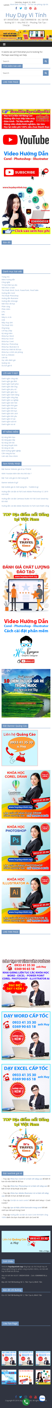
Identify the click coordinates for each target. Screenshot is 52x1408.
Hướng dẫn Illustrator (10, 298)
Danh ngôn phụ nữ (9, 389)
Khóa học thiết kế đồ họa (11, 349)
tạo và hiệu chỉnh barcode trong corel (25, 1207)
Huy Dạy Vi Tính (26, 15)
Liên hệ (4, 357)
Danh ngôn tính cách (10, 413)
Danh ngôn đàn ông (9, 386)
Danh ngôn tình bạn (9, 411)
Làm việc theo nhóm (10, 456)
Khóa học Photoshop (10, 344)
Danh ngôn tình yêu (9, 416)
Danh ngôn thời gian (10, 405)
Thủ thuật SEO (7, 325)
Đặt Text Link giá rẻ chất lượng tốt (15, 478)
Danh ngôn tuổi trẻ (9, 421)
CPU (3, 312)
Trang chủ (6, 277)
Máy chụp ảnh (7, 322)
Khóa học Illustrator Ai (10, 347)
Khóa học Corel (8, 341)
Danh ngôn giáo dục (10, 392)
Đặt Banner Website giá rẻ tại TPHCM (16, 469)
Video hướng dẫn (8, 279)
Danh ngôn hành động (10, 395)
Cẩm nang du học (8, 453)
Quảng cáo (6, 363)
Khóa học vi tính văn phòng (12, 352)
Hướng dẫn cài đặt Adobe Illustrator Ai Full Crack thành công (25, 506)
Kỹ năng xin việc (8, 448)
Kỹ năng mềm (7, 333)
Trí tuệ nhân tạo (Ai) (9, 285)
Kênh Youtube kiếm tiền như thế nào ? (16, 473)
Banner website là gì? (10, 482)
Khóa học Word (8, 336)
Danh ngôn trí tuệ (8, 419)
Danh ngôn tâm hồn (9, 403)
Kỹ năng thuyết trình (9, 445)
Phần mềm (6, 309)
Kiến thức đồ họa (8, 304)
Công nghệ (6, 282)
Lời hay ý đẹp (7, 330)
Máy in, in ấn (6, 317)
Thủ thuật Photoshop (10, 295)
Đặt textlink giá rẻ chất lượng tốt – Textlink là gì (20, 487)
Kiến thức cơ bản (8, 287)
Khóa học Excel (7, 338)
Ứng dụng (6, 328)
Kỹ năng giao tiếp (8, 440)
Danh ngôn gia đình (9, 381)
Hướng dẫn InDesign (10, 301)
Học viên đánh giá (8, 360)
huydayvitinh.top (15, 1266)
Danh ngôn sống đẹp (10, 397)
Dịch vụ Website (8, 355)
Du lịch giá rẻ (7, 365)
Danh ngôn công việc (10, 378)
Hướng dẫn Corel (8, 293)
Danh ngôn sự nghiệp (10, 400)
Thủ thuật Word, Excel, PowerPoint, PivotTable (20, 290)
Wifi (3, 314)
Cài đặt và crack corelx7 (19, 1200)
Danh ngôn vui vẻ (8, 424)
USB (3, 320)
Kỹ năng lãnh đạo (8, 437)
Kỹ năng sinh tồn (8, 443)
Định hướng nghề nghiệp (11, 451)
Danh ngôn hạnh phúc (10, 384)
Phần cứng (6, 306)
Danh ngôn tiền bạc (9, 408)
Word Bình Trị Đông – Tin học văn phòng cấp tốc (29, 5)
